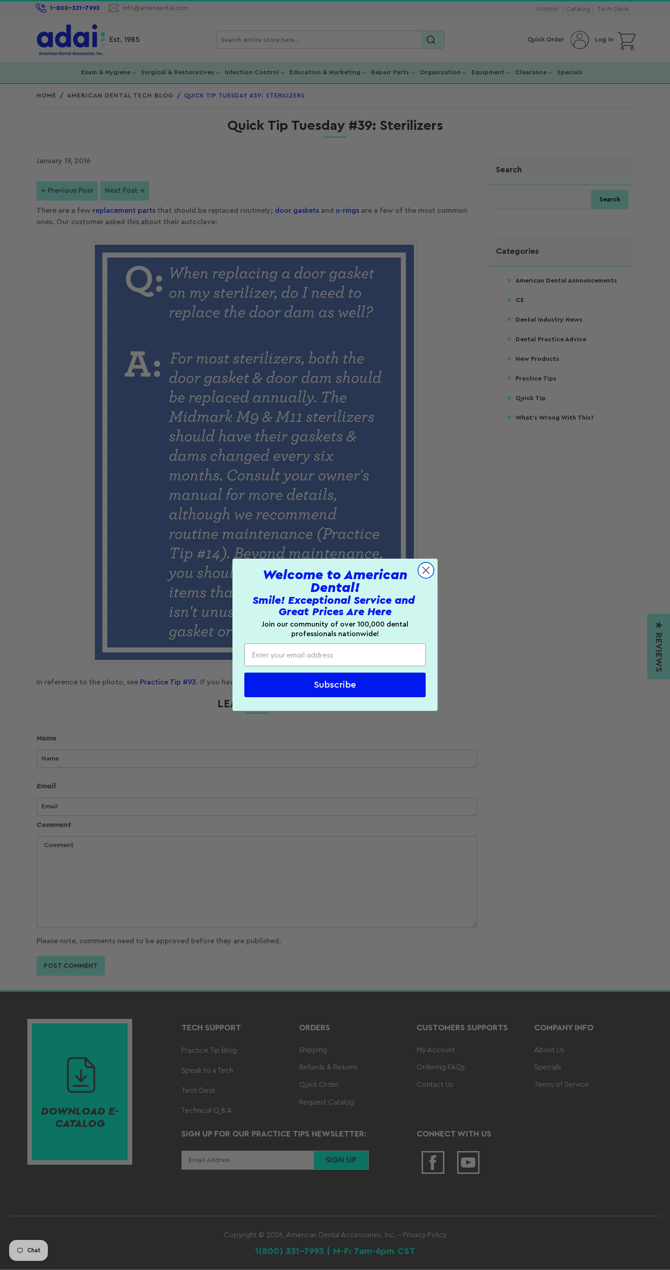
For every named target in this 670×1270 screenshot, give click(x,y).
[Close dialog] (426, 570)
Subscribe (335, 685)
